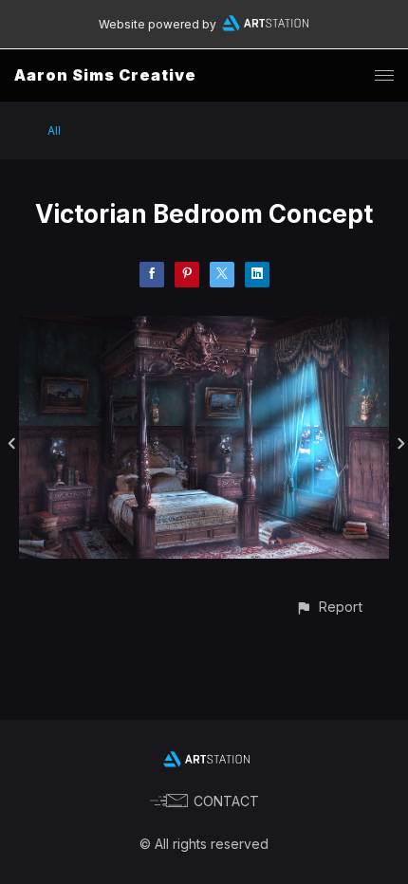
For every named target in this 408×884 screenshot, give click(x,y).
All (54, 130)
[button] (328, 606)
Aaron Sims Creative (105, 74)
